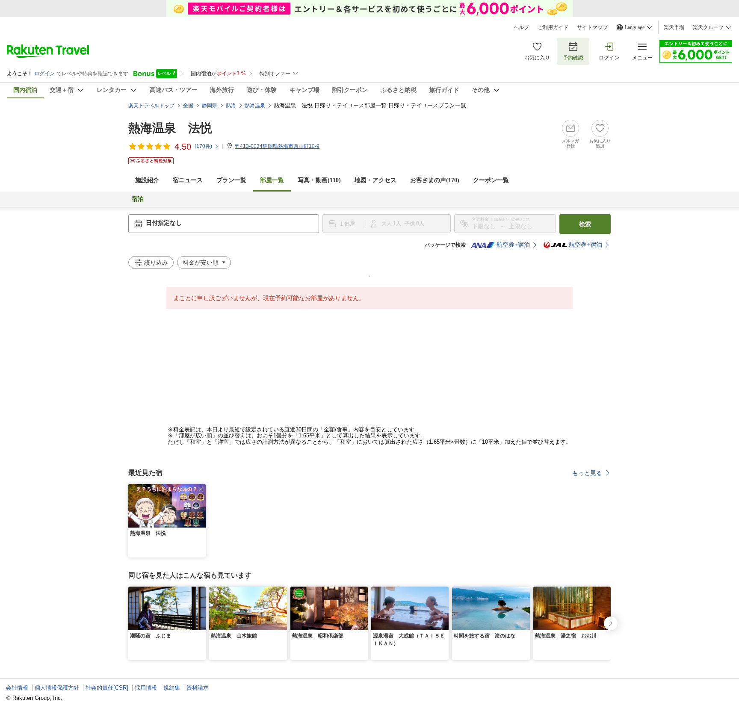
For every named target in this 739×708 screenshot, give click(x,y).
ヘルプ (521, 27)
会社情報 (17, 687)
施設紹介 (147, 180)
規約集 (171, 687)
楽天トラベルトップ (151, 106)
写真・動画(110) (319, 180)
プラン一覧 (231, 180)
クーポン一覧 (491, 180)
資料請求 (197, 687)
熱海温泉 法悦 (170, 128)
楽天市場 (674, 27)
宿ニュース (188, 180)
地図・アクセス (375, 180)
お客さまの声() (434, 180)
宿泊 (138, 199)
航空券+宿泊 (513, 245)
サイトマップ (592, 27)
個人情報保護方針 (57, 687)
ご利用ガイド (553, 27)
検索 (585, 224)
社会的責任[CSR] (107, 687)
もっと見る (587, 472)
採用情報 (146, 687)
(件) (203, 146)
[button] (200, 489)
